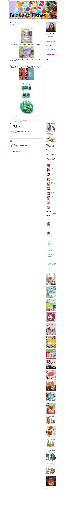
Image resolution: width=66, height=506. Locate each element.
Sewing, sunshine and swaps (51, 264)
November (49, 236)
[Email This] (22, 120)
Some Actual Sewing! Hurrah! (51, 253)
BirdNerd (18, 45)
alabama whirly (14, 139)
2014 (47, 226)
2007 (47, 234)
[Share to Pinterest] (26, 120)
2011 (47, 230)
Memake (37, 45)
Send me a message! (49, 46)
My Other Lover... (49, 256)
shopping (20, 121)
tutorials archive (52, 41)
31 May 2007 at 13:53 (15, 127)
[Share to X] (24, 120)
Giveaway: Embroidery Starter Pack (53, 169)
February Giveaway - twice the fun (53, 183)
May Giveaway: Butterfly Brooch (53, 197)
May (48, 242)
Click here (51, 158)
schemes (18, 121)
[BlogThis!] (23, 120)
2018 (47, 222)
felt (16, 121)
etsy (15, 121)
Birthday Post (13, 24)
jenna (13, 130)
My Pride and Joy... (49, 262)
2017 (47, 223)
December (49, 235)
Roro (13, 144)
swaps (22, 121)
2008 (47, 233)
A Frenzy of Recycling (50, 255)
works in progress (26, 121)
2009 (47, 232)
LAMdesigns (21, 44)
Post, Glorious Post (49, 249)
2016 (47, 224)
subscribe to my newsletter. (50, 49)
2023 (47, 216)
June (48, 241)
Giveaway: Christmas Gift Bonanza (52, 179)
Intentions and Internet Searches (50, 246)
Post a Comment (13, 148)
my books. (52, 36)
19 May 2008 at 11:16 (15, 146)
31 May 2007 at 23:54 (15, 132)
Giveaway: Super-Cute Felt (53, 201)
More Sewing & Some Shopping (50, 250)
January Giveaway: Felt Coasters (53, 174)
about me (49, 36)
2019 (47, 221)
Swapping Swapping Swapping (50, 244)
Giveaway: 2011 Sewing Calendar (53, 187)
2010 (47, 231)
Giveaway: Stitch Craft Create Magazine (53, 193)
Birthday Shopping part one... (51, 254)
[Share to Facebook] (25, 120)
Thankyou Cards (49, 257)
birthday (13, 121)
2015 (47, 225)
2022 (47, 217)
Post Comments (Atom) (17, 151)
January (49, 269)
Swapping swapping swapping (51, 263)
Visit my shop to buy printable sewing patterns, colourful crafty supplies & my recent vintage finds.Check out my (50, 40)
